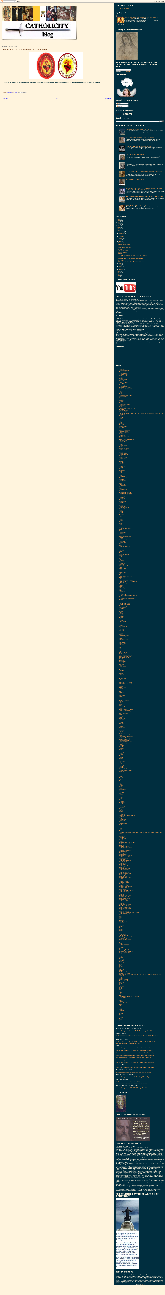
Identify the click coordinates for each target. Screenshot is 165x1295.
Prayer (120, 249)
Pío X (120, 776)
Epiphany (121, 556)
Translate (127, 71)
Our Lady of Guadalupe (125, 737)
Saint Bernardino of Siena (125, 856)
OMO (120, 732)
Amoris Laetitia (123, 386)
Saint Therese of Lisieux (125, 908)
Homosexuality (122, 631)
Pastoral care (122, 759)
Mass (120, 691)
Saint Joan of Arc (123, 880)
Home (56, 98)
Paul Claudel (122, 761)
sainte (120, 916)
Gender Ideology (123, 606)
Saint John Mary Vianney (125, 886)
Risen (120, 825)
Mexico (121, 701)
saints (120, 917)
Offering (121, 731)
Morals (120, 717)
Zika (120, 1021)
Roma (120, 829)
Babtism (121, 418)
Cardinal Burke (122, 447)
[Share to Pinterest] (25, 92)
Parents (121, 753)
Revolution (121, 822)
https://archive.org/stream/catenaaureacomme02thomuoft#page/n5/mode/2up (135, 1052)
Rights (120, 824)
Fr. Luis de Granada (124, 597)
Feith (120, 586)
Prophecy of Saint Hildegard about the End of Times (139, 129)
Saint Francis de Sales (124, 868)
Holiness (121, 625)
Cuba (120, 518)
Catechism (121, 463)
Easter (120, 545)
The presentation (123, 977)
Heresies (121, 620)
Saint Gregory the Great (125, 873)
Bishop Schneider (123, 431)
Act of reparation (123, 373)
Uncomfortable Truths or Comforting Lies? (129, 996)
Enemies (121, 555)
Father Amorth (122, 575)
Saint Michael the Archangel (126, 893)
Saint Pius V (122, 902)
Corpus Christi (122, 506)
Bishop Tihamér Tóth (124, 432)
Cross (120, 516)
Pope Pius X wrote (123, 257)
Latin (120, 665)
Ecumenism (122, 549)
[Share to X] (22, 92)
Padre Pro (121, 747)
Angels (121, 391)
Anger (120, 392)
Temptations (122, 968)
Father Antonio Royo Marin (125, 576)
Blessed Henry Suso (124, 436)
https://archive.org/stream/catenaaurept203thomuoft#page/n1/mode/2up (133, 1057)
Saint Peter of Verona (124, 898)
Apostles (121, 403)
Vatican (121, 1001)
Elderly (121, 553)
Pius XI (121, 781)
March (120, 266)
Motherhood (122, 718)
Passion (121, 756)
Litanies (121, 673)
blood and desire (123, 440)
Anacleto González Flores (125, 388)
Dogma (121, 538)
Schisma (121, 925)
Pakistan (121, 748)
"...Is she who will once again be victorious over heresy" (140, 137)
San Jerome (122, 920)
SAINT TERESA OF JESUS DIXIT (135, 180)
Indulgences (122, 644)
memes (121, 697)
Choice (121, 474)
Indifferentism (122, 643)
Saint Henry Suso (123, 875)
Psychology (122, 806)
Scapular (121, 924)
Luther (120, 681)
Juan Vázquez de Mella (125, 659)
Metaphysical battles (124, 700)
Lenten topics (122, 666)
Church (121, 481)
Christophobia (122, 480)
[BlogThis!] (21, 92)
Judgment (121, 660)
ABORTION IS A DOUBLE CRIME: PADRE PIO (138, 205)
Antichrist (121, 397)
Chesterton (122, 470)
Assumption (122, 414)
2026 (118, 219)
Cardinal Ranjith (123, 457)
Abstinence (122, 369)
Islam (120, 650)
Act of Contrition (123, 372)
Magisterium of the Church (125, 682)
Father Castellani (123, 578)
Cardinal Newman (123, 453)
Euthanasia (122, 563)
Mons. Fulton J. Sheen (124, 710)
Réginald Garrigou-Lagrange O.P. (127, 815)
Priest (120, 800)
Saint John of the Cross (125, 887)
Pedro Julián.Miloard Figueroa (126, 769)
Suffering (121, 959)
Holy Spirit (121, 629)
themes (121, 978)
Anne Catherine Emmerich (125, 395)
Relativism (121, 816)
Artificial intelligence (124, 410)
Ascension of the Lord (124, 412)
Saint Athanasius (123, 851)
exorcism (121, 564)
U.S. (120, 991)
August (121, 238)
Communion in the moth (125, 492)
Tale (120, 965)
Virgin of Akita (122, 1012)
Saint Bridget (122, 859)
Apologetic (121, 400)
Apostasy (121, 401)
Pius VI (121, 780)
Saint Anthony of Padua (125, 849)
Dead (120, 523)
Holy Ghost (122, 628)
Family (120, 569)
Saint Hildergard (123, 876)
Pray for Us (121, 243)
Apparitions (122, 405)
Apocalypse (122, 399)
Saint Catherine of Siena (125, 860)
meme (120, 696)
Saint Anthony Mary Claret (125, 847)
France (121, 599)
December (121, 231)
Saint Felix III (122, 867)
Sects (120, 928)
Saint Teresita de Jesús (125, 907)
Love (120, 677)
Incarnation (122, 641)
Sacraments (122, 837)
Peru (120, 772)
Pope (120, 788)
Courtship (121, 513)
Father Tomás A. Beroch (125, 584)
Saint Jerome (122, 878)
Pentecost (121, 771)
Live (120, 675)
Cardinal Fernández (124, 448)
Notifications (122, 727)
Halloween (121, 616)
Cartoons (121, 462)
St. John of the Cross (124, 952)
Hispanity (121, 622)
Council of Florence (124, 507)
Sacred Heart (9, 94)
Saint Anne (122, 845)
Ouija (120, 735)
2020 (118, 228)
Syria (120, 964)
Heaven (121, 617)
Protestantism (122, 803)
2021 (118, 227)
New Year (121, 723)
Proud (120, 805)
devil (120, 534)
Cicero (120, 483)
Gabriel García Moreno (124, 604)
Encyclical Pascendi (124, 554)
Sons (120, 940)
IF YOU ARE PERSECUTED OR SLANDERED (138, 163)
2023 (118, 224)
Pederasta (121, 766)
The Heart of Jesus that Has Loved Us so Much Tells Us (132, 255)
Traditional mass (123, 984)
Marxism (121, 690)
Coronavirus (122, 505)
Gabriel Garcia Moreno (124, 603)
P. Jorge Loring (122, 743)
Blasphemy (122, 435)
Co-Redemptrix (122, 485)
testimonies (122, 969)
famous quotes (122, 572)
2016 (118, 274)
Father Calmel (122, 577)
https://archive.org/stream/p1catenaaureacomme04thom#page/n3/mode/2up (134, 1060)
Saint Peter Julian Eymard (125, 897)
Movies (121, 721)
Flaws (120, 590)
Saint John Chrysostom (125, 884)
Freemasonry (122, 600)
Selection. (121, 930)
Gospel (121, 611)
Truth (120, 988)
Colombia (121, 487)
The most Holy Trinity (124, 973)
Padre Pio (121, 745)
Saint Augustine (123, 853)
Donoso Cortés (122, 542)
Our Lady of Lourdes (124, 740)
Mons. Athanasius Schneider (126, 709)
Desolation (121, 533)
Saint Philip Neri (123, 899)
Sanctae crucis (123, 921)
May (120, 263)
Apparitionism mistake (124, 404)
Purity (120, 809)
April (120, 265)
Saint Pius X (122, 903)
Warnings (121, 1015)
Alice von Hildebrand (124, 382)
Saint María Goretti (124, 891)
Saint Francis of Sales (124, 871)
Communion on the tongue (125, 494)
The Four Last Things (124, 972)
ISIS (120, 648)
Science (121, 926)
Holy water (121, 630)
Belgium (121, 422)
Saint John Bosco (123, 881)
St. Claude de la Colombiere (126, 951)
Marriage (121, 686)
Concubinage (122, 496)
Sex (120, 931)
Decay (120, 525)
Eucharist (121, 560)
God (120, 609)
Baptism (121, 419)
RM (120, 827)
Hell (120, 619)
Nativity (121, 722)
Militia (120, 704)
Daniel (120, 522)
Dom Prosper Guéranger (125, 540)
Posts (119, 103)
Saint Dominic (122, 864)
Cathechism (122, 465)
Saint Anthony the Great (125, 850)
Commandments (123, 489)
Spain (120, 943)
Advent (121, 378)
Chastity (121, 469)
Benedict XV (122, 423)
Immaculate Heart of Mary (125, 637)
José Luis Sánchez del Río (126, 655)
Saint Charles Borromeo (125, 862)
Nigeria (121, 726)
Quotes (121, 810)
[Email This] (19, 92)
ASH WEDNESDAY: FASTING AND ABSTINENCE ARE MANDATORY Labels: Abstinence (141, 413)
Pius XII (121, 783)
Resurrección (122, 819)
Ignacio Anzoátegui (124, 635)
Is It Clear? (121, 260)
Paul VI (121, 762)
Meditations (122, 695)
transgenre (121, 986)
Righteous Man (123, 823)
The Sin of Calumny (123, 250)
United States (122, 997)
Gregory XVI (122, 613)
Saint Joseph (122, 889)
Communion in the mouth (125, 493)
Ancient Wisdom (123, 390)
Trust (120, 987)
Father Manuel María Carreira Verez (128, 581)
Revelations (122, 820)
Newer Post (5, 98)
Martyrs (121, 688)
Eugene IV (121, 562)
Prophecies (122, 802)
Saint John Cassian (124, 882)
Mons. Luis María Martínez (126, 712)
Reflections (122, 814)
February (121, 268)
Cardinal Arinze (123, 445)
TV (120, 990)
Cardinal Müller (122, 452)
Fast (120, 573)
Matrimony (121, 692)
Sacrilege (121, 841)
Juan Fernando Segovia (125, 656)
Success (121, 957)
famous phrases (123, 571)
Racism (121, 811)
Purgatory (121, 807)
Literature (121, 674)
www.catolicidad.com (124, 8)
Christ (120, 475)
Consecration (122, 501)
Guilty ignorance (123, 615)
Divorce (121, 537)
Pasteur (121, 757)
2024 (118, 222)
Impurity (121, 638)
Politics (121, 787)
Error (120, 558)
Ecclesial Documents (124, 546)
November (121, 233)
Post (120, 793)
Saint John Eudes (123, 885)
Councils (121, 510)
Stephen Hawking (123, 955)
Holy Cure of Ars (123, 626)
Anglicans (121, 394)
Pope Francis (122, 789)
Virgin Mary (122, 1010)
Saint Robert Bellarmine (125, 904)
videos (120, 1008)
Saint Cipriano (122, 863)
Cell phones (122, 466)
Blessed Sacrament (124, 438)
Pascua (121, 754)
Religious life (122, 818)
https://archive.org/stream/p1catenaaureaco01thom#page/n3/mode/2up (133, 1048)
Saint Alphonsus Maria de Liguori (127, 842)
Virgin (120, 1009)
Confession (122, 498)
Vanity (120, 1000)
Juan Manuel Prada (124, 657)
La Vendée (121, 662)
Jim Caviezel (122, 653)
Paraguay (121, 752)
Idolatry (121, 634)
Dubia (120, 544)
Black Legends (122, 434)
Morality (121, 716)
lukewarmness (122, 678)
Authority (121, 417)
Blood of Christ (122, 441)
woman (121, 1017)
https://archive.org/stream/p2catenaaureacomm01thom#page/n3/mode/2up (134, 1050)
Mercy (120, 699)
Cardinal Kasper (123, 449)
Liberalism (121, 670)
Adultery (121, 377)
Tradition (121, 983)
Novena (121, 728)
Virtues (121, 1013)
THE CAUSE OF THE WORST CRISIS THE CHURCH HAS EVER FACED (144, 197)
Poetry (120, 784)
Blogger (143, 1284)
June (120, 241)
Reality (121, 812)
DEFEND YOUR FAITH (125, 528)
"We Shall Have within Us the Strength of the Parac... (131, 261)
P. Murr (121, 744)
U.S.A (120, 992)
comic (120, 488)
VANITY (120, 254)
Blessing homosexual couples (126, 439)
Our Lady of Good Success (126, 736)
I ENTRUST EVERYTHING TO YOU (135, 154)
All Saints (121, 383)
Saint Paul (121, 894)
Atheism (121, 416)
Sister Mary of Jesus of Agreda (127, 937)
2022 (118, 225)
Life (120, 672)
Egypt (120, 551)
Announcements (123, 396)
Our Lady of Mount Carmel (125, 741)
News (120, 725)
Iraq (120, 647)
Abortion (121, 368)
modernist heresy (123, 706)
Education (121, 550)
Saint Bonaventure (123, 858)
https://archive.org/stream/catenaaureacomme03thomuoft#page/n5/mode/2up (135, 1055)
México (121, 703)
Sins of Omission (123, 935)
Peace (120, 763)
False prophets (122, 568)
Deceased (121, 527)
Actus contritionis (123, 374)
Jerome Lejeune (123, 652)
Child (120, 471)
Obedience (121, 730)
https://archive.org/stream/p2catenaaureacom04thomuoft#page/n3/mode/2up (135, 1062)
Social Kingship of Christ (125, 939)
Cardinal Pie (122, 456)
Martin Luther (122, 687)
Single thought (122, 934)
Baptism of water (123, 421)
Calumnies (121, 444)
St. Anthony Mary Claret (125, 950)
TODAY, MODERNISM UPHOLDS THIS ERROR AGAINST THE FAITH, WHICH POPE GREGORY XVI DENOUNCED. (144, 189)
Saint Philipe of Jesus (124, 900)
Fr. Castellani (122, 594)
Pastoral (121, 758)
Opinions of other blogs (125, 734)
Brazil (120, 443)
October (121, 235)
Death (120, 524)
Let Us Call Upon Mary (124, 244)
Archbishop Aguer (123, 406)
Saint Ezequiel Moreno (124, 865)
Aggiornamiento (123, 379)
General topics (122, 607)
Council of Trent (123, 509)
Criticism (121, 515)
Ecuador (121, 547)
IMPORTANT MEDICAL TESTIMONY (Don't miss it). (139, 146)
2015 (118, 276)
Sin (120, 933)
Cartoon (121, 461)
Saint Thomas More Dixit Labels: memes (129, 912)
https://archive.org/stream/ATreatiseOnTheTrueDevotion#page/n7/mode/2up (134, 1031)
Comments (120, 106)
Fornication (122, 591)
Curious (121, 520)
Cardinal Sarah (122, 458)
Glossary (121, 608)
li (119, 669)
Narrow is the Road (123, 252)
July (120, 239)
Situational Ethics (123, 938)
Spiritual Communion (124, 944)
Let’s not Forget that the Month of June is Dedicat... (131, 258)
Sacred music (122, 840)
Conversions (122, 503)
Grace (120, 612)
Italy (120, 651)
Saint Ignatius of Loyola (125, 877)
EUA (120, 559)
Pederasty (121, 767)
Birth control (122, 427)
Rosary (121, 834)
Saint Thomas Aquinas (124, 909)
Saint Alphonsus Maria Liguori (126, 844)
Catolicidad (9, 92)
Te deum (121, 966)
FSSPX (121, 602)
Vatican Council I (123, 1003)
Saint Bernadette (123, 854)
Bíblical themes (123, 426)
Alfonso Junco (122, 381)
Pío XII (121, 778)
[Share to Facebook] (24, 92)
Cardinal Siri (122, 459)
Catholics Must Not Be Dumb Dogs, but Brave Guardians (132, 246)
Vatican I (121, 1004)
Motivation (121, 719)
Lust (120, 679)
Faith (120, 567)
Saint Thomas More (124, 911)
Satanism (121, 922)
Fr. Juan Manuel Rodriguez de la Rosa (128, 595)
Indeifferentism (122, 642)
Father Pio (121, 582)
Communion (122, 491)
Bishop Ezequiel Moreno (125, 428)
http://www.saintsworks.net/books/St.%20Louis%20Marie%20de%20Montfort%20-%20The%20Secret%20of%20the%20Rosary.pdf (136, 1042)
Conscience (122, 500)
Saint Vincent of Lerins (124, 915)
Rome (120, 831)
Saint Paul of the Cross (125, 895)
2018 (118, 271)
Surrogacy (121, 960)
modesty (121, 708)
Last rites (121, 664)
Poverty (121, 794)
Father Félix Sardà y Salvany (126, 580)
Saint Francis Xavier (124, 872)
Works (120, 1018)
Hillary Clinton (122, 621)
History (121, 624)
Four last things (123, 593)
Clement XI (122, 484)
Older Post (108, 98)
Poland (121, 785)
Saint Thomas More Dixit (124, 247)
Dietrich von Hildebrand (125, 536)
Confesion (121, 497)
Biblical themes (123, 425)
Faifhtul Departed (123, 566)
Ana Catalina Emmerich (125, 387)
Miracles (121, 705)
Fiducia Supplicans (124, 587)
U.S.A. (120, 994)
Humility (121, 633)
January (121, 269)
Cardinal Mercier (123, 450)
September (122, 236)
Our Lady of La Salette (124, 739)
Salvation (121, 919)
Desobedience (122, 532)
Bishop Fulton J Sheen (124, 430)
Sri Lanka (121, 947)
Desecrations (122, 531)
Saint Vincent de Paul (124, 913)
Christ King (122, 476)
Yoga (120, 1019)
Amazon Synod (123, 384)
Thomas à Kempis (123, 981)
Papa (120, 749)
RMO (120, 828)
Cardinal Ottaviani (123, 454)
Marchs (121, 684)
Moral (120, 714)
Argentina (121, 409)
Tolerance (121, 982)
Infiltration (121, 646)
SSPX (120, 948)
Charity (121, 467)
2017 (118, 272)
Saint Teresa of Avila (124, 906)
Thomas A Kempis (123, 979)
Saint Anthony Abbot (124, 846)
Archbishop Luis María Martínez (127, 408)
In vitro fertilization (123, 639)
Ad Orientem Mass (123, 375)
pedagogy (121, 765)
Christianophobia (123, 478)
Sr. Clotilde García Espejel (125, 946)
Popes (120, 790)
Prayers (121, 797)
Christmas (121, 479)
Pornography (122, 792)
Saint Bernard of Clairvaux (125, 855)
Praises (121, 796)
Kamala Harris (122, 661)
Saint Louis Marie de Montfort (126, 890)
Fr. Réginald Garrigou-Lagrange (126, 598)
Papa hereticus (123, 750)
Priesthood (121, 801)
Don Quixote (122, 541)
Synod (120, 961)
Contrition (121, 502)
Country (121, 511)
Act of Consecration (124, 370)
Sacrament (122, 836)
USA (120, 999)
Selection (121, 929)
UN (120, 995)
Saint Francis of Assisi (124, 869)
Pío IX (120, 775)
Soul (120, 942)
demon (120, 529)
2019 (118, 230)
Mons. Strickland (123, 713)
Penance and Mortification (125, 770)
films (120, 589)
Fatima (121, 585)
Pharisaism (122, 774)
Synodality (121, 962)
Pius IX (121, 779)
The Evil (121, 970)
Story (120, 956)
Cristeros (121, 514)
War (120, 1014)
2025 (118, 221)
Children (121, 472)
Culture (121, 519)
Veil (120, 1005)
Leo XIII (121, 668)
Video (120, 1006)
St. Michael (122, 953)
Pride (120, 798)
